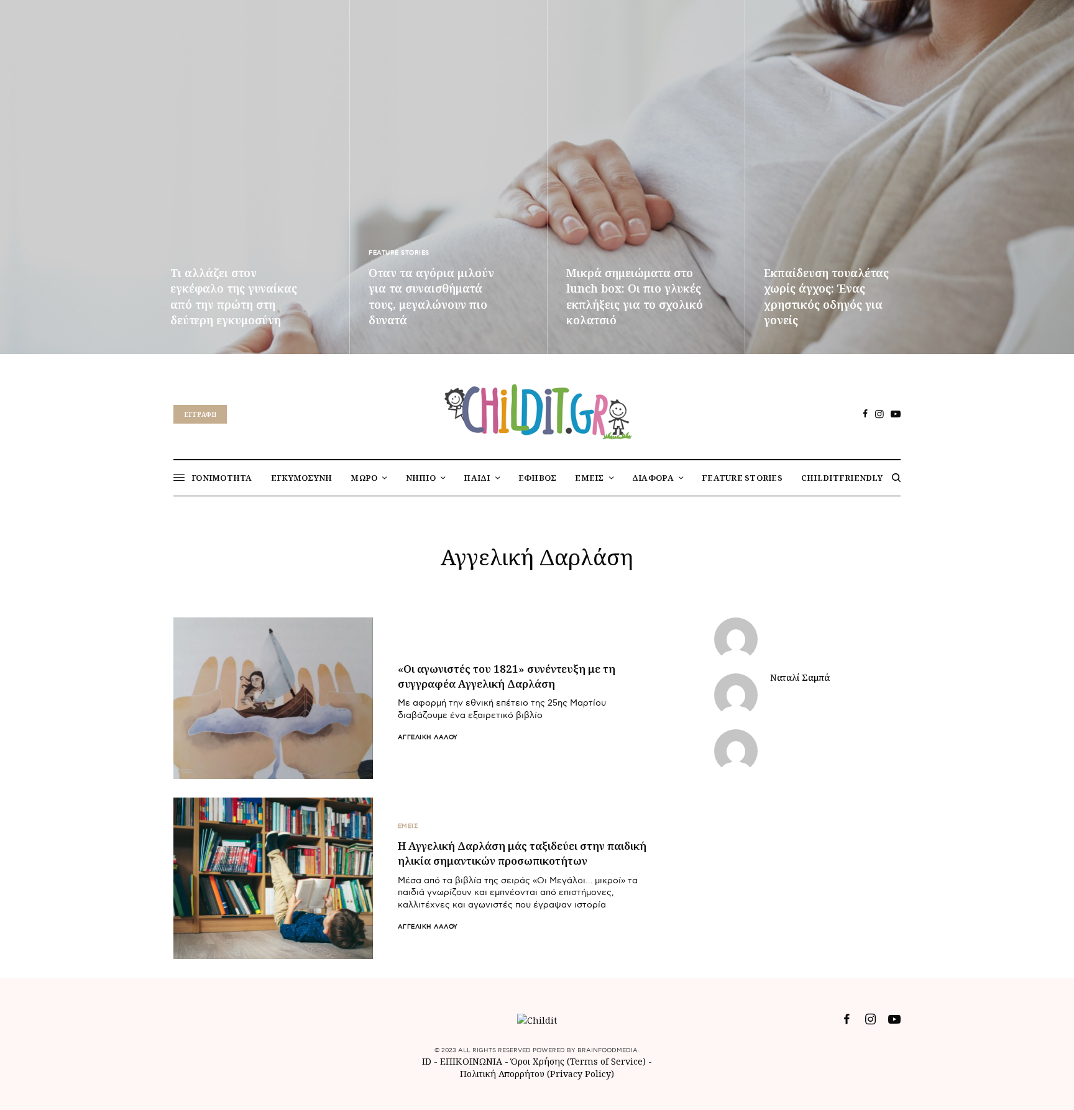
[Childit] (537, 409)
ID (426, 1061)
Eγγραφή (200, 414)
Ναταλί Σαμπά (800, 677)
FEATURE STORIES (399, 253)
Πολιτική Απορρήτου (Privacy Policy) (537, 1074)
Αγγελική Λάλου (428, 737)
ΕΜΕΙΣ (408, 826)
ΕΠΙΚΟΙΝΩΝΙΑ (472, 1061)
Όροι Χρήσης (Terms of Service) (578, 1061)
